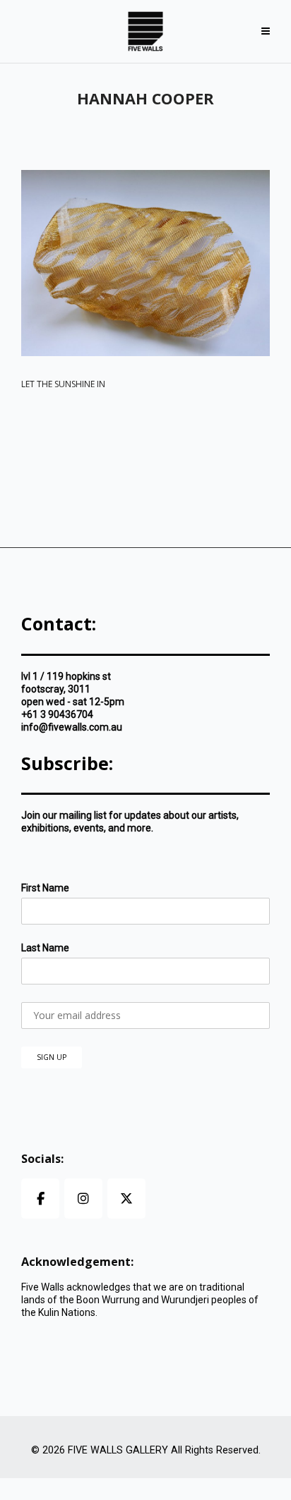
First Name (45, 888)
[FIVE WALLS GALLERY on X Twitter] (126, 1198)
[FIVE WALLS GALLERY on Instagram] (83, 1198)
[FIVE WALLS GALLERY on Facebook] (40, 1198)
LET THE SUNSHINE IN (63, 384)
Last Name (45, 947)
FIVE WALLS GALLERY (118, 1450)
